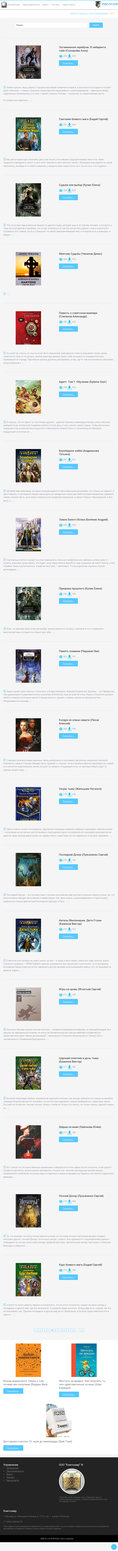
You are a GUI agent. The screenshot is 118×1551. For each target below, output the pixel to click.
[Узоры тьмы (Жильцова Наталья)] (28, 806)
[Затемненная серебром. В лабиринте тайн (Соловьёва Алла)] (28, 64)
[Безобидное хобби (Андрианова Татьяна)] (28, 468)
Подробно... (68, 63)
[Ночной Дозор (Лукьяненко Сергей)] (28, 1213)
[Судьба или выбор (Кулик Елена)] (28, 202)
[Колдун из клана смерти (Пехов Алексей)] (28, 739)
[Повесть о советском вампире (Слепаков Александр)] (28, 331)
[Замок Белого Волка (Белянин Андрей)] (28, 537)
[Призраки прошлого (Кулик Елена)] (28, 606)
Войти (45, 4)
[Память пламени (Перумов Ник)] (28, 669)
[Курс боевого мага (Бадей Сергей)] (28, 1282)
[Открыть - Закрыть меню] (4, 4)
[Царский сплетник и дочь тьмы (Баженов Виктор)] (28, 1075)
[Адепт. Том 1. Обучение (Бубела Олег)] (28, 400)
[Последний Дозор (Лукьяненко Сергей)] (28, 871)
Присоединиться (31, 4)
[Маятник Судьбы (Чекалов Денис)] (28, 269)
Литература (14, 4)
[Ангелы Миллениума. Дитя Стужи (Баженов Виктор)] (28, 938)
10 (73, 1330)
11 (81, 1330)
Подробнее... (13, 1391)
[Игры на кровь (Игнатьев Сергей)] (28, 1005)
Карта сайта (69, 4)
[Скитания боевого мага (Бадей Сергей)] (28, 136)
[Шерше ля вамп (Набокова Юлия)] (28, 1145)
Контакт (56, 4)
